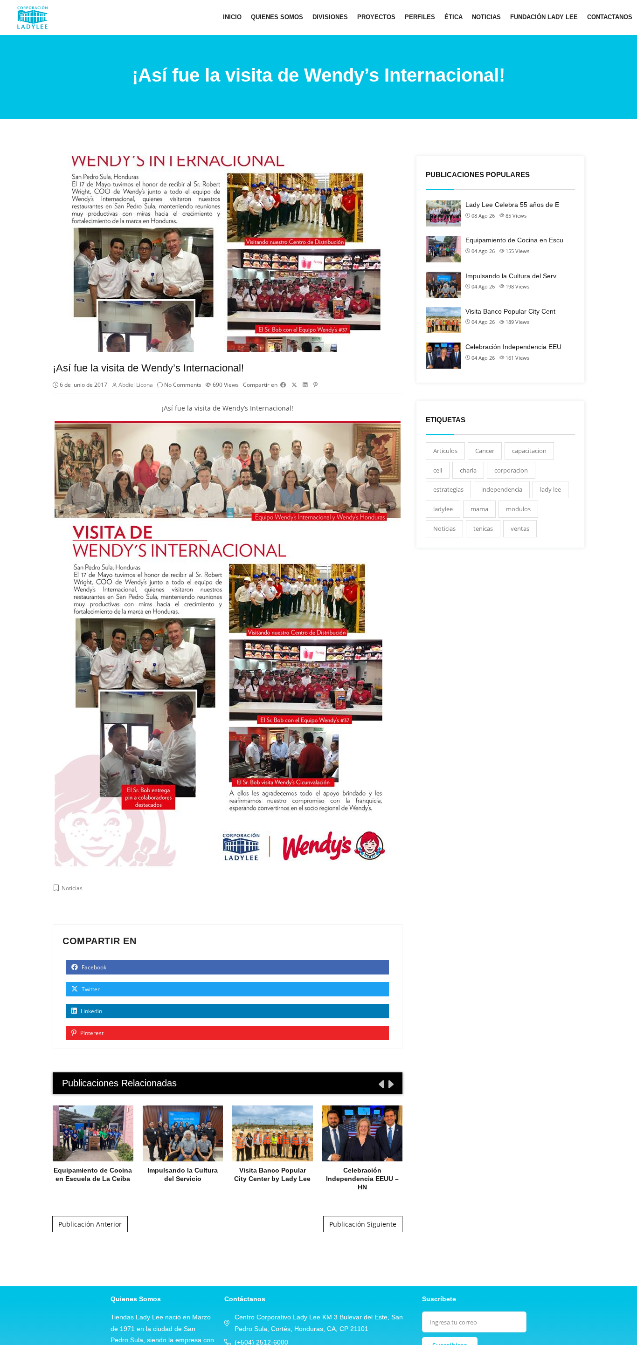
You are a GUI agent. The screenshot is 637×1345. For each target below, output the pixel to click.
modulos (518, 509)
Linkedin (90, 1011)
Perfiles (420, 17)
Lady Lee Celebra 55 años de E (512, 204)
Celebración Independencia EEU (513, 346)
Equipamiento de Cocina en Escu (514, 240)
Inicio (232, 17)
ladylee (443, 509)
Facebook (93, 967)
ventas (520, 528)
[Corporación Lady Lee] (32, 17)
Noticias (486, 17)
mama (479, 509)
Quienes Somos (277, 17)
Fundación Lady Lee (544, 17)
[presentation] (380, 1084)
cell (437, 470)
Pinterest (91, 1033)
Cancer (484, 450)
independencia (501, 489)
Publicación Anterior (90, 1224)
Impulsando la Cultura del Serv (510, 276)
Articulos (445, 450)
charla (468, 470)
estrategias (448, 489)
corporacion (511, 470)
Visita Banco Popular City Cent (510, 311)
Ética (453, 17)
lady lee (550, 489)
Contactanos (609, 17)
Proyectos (376, 17)
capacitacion (529, 450)
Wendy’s (235, 408)
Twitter (90, 989)
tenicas (483, 528)
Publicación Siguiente (362, 1224)
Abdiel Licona (135, 385)
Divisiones (330, 17)
